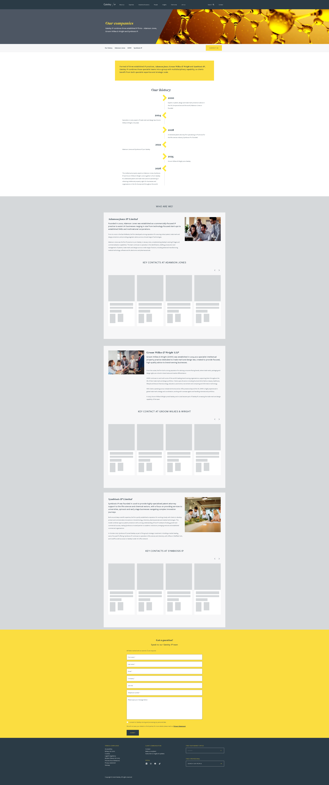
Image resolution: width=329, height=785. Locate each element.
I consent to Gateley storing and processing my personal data (147, 722)
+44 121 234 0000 (112, 315)
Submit (132, 733)
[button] (122, 4)
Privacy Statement (180, 726)
